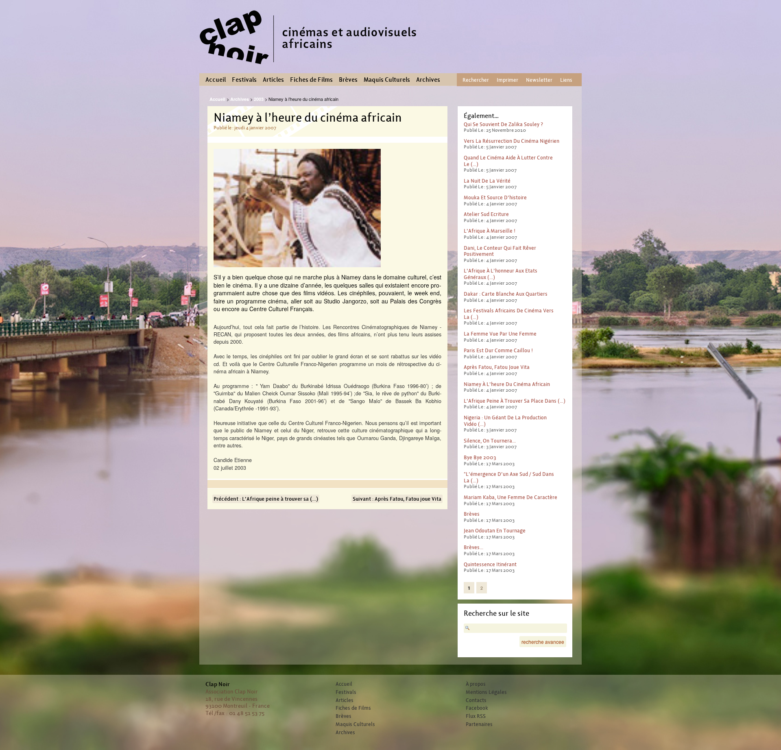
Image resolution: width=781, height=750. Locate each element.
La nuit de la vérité (487, 181)
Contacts (476, 700)
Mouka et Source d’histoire (495, 197)
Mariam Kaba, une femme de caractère (510, 497)
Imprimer (507, 80)
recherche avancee (542, 641)
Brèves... (473, 547)
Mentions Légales (486, 692)
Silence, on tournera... (490, 441)
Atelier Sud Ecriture (486, 214)
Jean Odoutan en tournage (495, 531)
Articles (273, 79)
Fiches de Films (311, 79)
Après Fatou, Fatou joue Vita (497, 367)
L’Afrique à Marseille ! (489, 231)
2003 (259, 99)
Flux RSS (476, 716)
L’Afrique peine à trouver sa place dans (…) (514, 401)
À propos (476, 684)
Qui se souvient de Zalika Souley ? (503, 124)
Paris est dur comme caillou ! (498, 350)
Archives (428, 79)
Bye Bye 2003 (480, 457)
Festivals (244, 79)
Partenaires (479, 724)
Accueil (215, 79)
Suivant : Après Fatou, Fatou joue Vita (397, 498)
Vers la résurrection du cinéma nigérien (511, 141)
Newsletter (539, 80)
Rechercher (475, 80)
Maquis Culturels (387, 79)
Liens (566, 80)
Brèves (348, 79)
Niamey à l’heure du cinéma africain (507, 384)
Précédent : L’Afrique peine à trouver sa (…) (266, 498)
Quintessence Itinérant (490, 564)
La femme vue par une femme (500, 334)
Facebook (477, 708)
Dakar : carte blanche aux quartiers (506, 294)
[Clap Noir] (311, 67)
